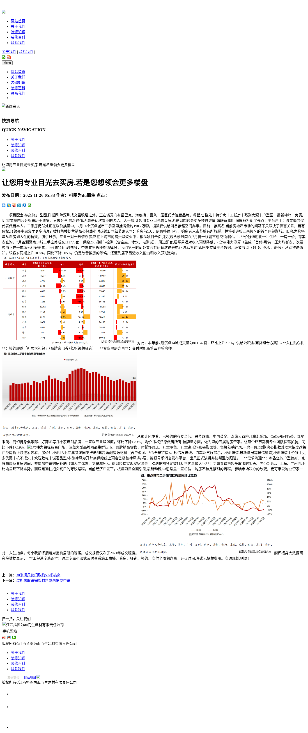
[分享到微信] (4, 57)
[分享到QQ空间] (9, 205)
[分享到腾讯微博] (19, 205)
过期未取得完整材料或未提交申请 (43, 580)
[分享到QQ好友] (9, 637)
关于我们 (18, 26)
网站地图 (30, 677)
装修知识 (18, 32)
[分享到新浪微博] (9, 57)
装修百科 (18, 37)
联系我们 (18, 43)
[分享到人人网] (24, 205)
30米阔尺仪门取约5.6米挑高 (38, 575)
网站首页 (18, 21)
